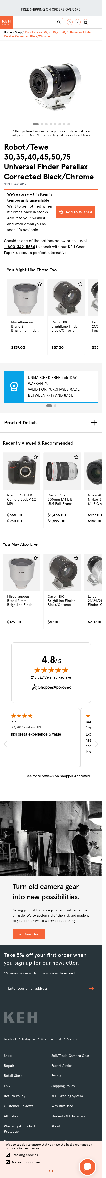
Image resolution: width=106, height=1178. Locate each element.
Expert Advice (62, 1066)
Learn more (31, 1148)
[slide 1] (49, 405)
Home (8, 32)
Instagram (28, 1039)
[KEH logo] (20, 1017)
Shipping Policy (63, 1086)
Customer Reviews (18, 1106)
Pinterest (55, 1039)
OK (51, 1171)
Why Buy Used (62, 1106)
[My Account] (78, 22)
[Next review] (96, 743)
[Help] (70, 22)
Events (56, 1076)
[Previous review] (5, 743)
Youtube (72, 1039)
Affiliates (11, 1116)
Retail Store (13, 1076)
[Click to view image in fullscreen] (51, 84)
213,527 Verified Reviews (51, 677)
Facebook (10, 1039)
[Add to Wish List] (39, 284)
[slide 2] (55, 405)
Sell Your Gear (29, 934)
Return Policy (14, 1096)
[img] (51, 670)
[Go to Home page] (6, 22)
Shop (18, 32)
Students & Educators (68, 1116)
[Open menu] (95, 22)
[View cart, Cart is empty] (85, 22)
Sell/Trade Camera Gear (70, 1056)
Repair (9, 1066)
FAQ (7, 1086)
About (55, 1126)
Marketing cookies (26, 1162)
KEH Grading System (67, 1096)
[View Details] (25, 308)
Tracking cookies (25, 1155)
